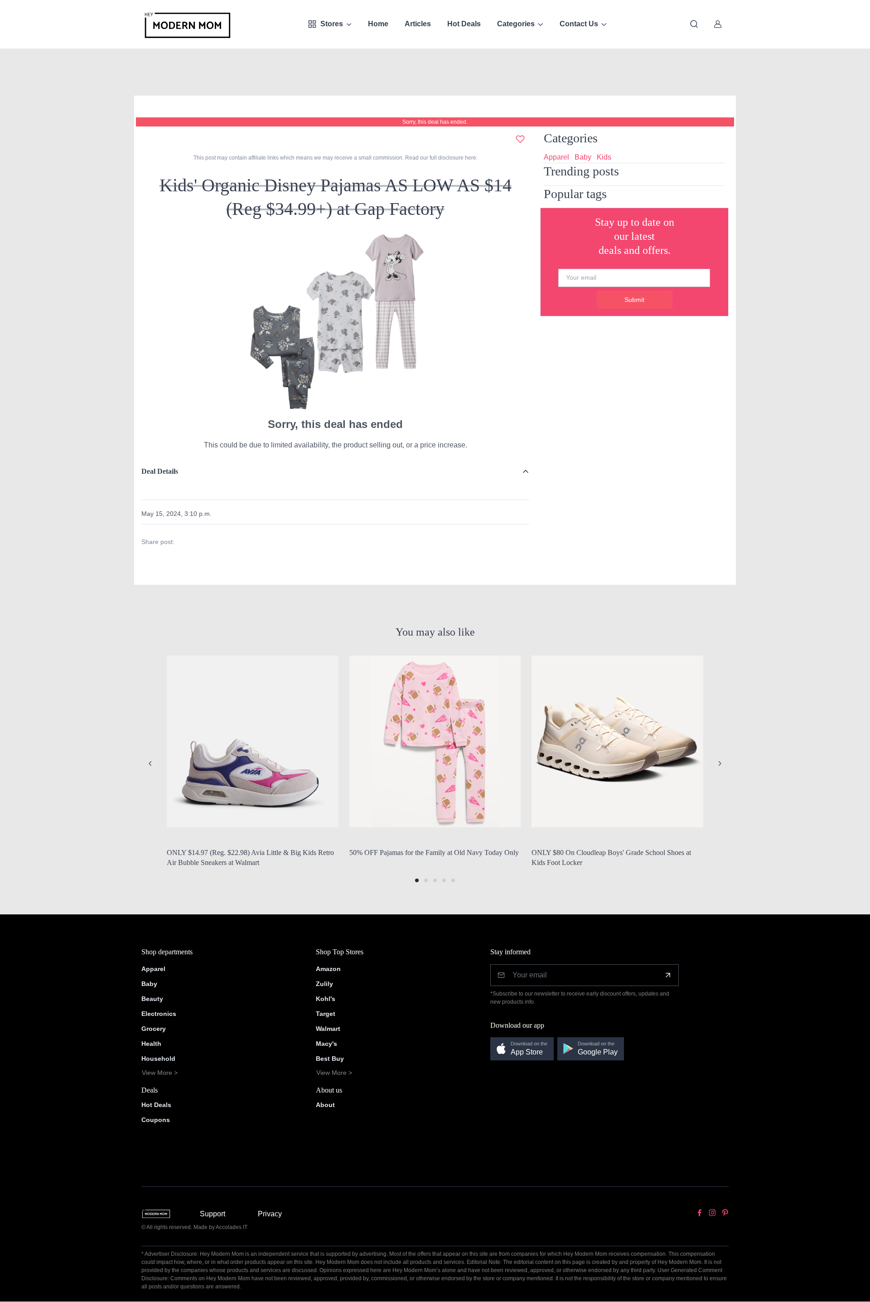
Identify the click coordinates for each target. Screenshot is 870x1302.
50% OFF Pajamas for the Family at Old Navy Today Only (434, 852)
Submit (634, 299)
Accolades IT (231, 1227)
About (325, 1104)
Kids (604, 157)
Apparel (556, 157)
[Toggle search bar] (694, 24)
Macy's (326, 1043)
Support (212, 1214)
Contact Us (579, 24)
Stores (331, 24)
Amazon (328, 968)
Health (151, 1043)
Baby (583, 157)
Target (325, 1013)
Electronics (158, 1013)
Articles (418, 24)
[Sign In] (718, 24)
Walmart (328, 1028)
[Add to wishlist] (520, 139)
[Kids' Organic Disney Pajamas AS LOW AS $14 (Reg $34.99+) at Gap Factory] (335, 322)
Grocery (153, 1028)
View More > (160, 1072)
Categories (516, 24)
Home (378, 24)
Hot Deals (464, 24)
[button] (417, 880)
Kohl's (325, 998)
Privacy (270, 1214)
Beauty (152, 998)
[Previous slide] (150, 763)
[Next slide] (719, 763)
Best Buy (330, 1058)
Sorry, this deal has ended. (435, 122)
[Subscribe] (668, 975)
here (470, 158)
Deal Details (159, 471)
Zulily (324, 983)
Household (158, 1058)
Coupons (155, 1119)
